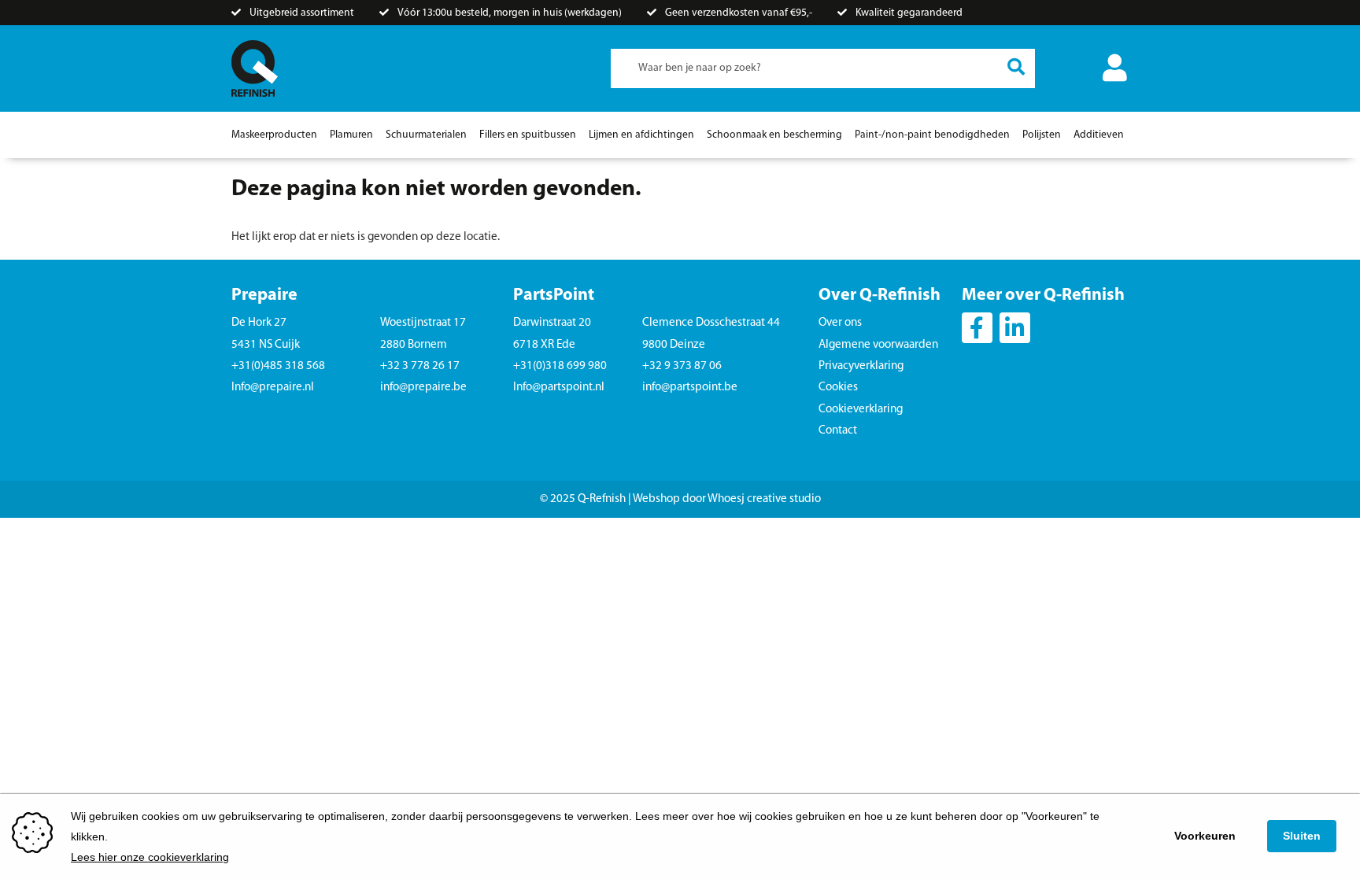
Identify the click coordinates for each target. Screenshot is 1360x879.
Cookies (838, 387)
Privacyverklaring (861, 366)
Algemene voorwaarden (878, 345)
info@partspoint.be (689, 387)
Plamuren (351, 135)
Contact (838, 431)
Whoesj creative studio (764, 499)
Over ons (840, 323)
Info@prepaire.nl (272, 387)
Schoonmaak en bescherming (774, 135)
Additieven (1099, 135)
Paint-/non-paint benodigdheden (932, 135)
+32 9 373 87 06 (682, 366)
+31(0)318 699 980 (560, 366)
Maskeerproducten (274, 135)
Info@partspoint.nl (558, 387)
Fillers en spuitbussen (527, 135)
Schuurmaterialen (426, 135)
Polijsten (1041, 135)
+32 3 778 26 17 (420, 366)
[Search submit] (1016, 68)
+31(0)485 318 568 (278, 366)
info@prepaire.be (423, 387)
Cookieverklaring (861, 409)
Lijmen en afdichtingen (641, 135)
